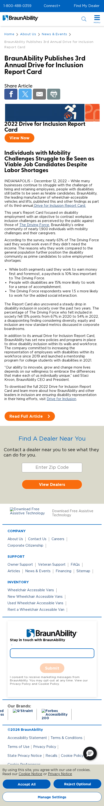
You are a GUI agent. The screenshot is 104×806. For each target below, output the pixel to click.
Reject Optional (77, 784)
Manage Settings (52, 797)
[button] (17, 6)
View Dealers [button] (52, 484)
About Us (15, 539)
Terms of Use (18, 747)
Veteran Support (52, 564)
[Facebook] (10, 94)
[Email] (39, 94)
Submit (52, 668)
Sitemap (83, 571)
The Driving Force (34, 225)
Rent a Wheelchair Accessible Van (35, 609)
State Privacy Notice (24, 756)
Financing (63, 571)
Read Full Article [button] (26, 416)
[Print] (53, 94)
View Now (19, 138)
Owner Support (20, 564)
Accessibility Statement (27, 738)
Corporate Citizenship (25, 545)
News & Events (38, 571)
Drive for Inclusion (61, 399)
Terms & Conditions (66, 738)
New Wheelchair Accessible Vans (35, 596)
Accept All (27, 784)
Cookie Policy (72, 756)
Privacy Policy (44, 747)
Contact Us (37, 539)
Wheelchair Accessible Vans (30, 590)
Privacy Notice (60, 774)
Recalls (51, 756)
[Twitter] (25, 94)
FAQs (75, 564)
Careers (58, 539)
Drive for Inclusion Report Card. (59, 206)
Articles (13, 571)
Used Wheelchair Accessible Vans (35, 603)
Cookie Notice (30, 774)
